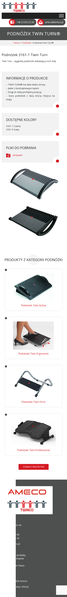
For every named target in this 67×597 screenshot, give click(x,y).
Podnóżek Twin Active (33, 305)
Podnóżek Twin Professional (33, 450)
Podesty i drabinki (15, 558)
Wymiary (18, 155)
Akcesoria (11, 568)
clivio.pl (25, 586)
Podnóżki (10, 562)
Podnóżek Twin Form (33, 402)
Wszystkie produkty (16, 555)
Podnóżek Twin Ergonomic (33, 353)
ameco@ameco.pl (54, 22)
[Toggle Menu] (61, 15)
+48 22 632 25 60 (25, 22)
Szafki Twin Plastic (15, 565)
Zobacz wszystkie (33, 466)
